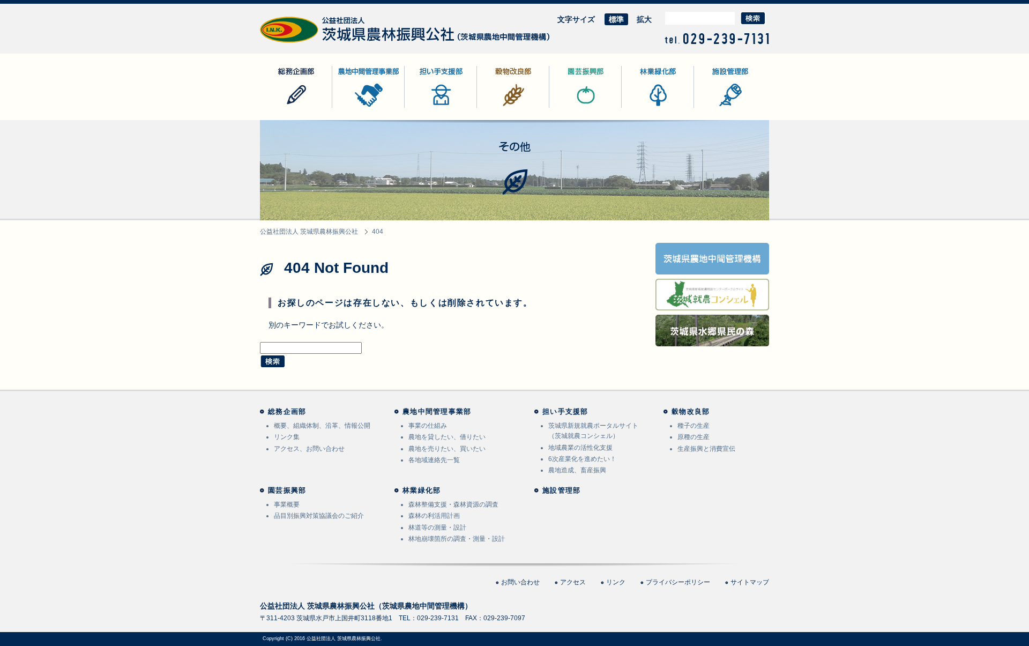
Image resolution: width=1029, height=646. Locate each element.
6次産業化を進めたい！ (582, 459)
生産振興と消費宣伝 (706, 448)
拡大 (644, 19)
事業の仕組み (427, 425)
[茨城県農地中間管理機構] (712, 267)
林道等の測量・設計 (437, 527)
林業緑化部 (640, 107)
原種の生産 (693, 437)
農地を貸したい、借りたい (447, 437)
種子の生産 (693, 425)
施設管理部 (713, 107)
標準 (616, 19)
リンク (615, 582)
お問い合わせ (520, 582)
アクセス (573, 582)
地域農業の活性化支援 (580, 447)
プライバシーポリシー (678, 582)
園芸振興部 (568, 107)
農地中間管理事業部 (366, 107)
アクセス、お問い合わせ (309, 448)
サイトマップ (749, 582)
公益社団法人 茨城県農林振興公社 (317, 42)
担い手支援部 (427, 107)
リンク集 (287, 437)
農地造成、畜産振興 (577, 470)
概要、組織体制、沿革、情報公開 (322, 425)
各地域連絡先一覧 (434, 460)
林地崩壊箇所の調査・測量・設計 (456, 539)
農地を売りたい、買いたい (447, 448)
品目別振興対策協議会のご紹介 (319, 515)
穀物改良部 (495, 107)
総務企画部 (278, 107)
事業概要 (287, 504)
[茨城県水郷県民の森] (712, 339)
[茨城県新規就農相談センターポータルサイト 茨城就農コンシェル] (712, 303)
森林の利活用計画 (434, 515)
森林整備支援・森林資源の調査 (453, 504)
